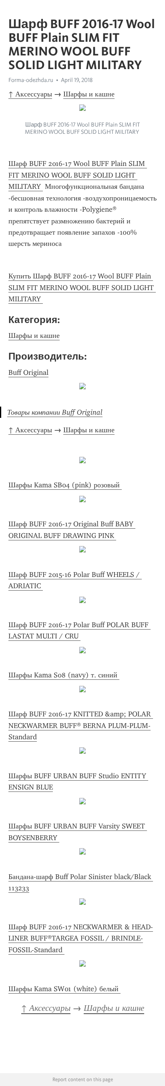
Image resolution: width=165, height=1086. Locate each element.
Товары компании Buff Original (55, 412)
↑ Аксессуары (30, 94)
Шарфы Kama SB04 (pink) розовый (65, 485)
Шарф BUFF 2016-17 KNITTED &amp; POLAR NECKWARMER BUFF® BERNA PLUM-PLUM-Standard (80, 725)
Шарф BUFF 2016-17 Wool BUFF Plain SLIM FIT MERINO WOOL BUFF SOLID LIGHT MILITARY (77, 175)
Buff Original (28, 372)
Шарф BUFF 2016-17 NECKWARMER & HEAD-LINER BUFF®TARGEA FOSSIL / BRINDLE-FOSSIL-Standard (80, 938)
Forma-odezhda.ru (30, 80)
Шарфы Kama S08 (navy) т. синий (63, 675)
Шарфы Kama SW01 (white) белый (64, 988)
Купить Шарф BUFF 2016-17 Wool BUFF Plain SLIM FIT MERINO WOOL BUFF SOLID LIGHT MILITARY (82, 287)
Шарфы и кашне (89, 94)
